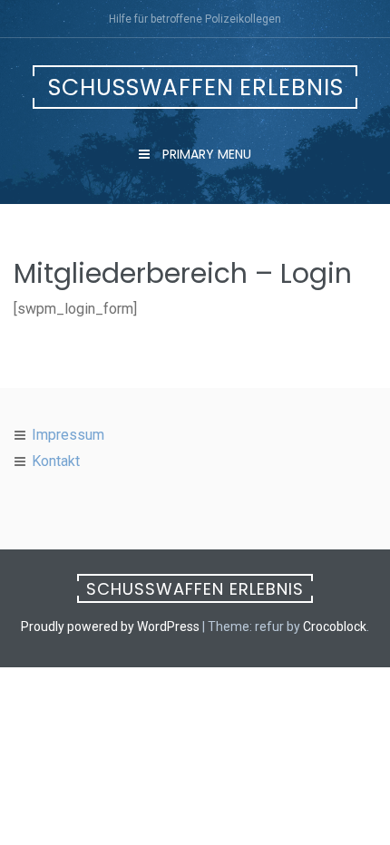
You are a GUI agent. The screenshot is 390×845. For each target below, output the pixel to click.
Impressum (68, 434)
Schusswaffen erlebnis (196, 87)
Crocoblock (334, 626)
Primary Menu (205, 154)
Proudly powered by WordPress (110, 626)
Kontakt (56, 461)
